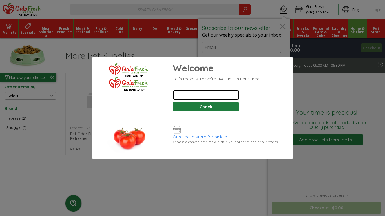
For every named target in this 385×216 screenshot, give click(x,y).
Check (206, 106)
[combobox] (206, 95)
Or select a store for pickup (200, 137)
